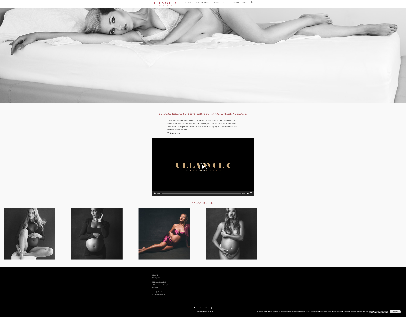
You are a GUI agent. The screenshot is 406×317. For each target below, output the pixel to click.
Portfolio (189, 2)
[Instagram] (205, 308)
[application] (203, 167)
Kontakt (226, 2)
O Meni (216, 2)
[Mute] (248, 193)
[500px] (211, 308)
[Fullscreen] (251, 193)
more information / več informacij (378, 311)
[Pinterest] (200, 308)
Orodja (236, 2)
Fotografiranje (202, 2)
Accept (395, 312)
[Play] (155, 193)
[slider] (201, 193)
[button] (203, 167)
